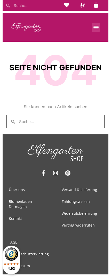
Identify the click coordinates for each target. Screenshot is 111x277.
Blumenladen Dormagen (20, 204)
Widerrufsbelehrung (79, 213)
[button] (96, 27)
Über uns (17, 189)
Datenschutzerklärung (29, 254)
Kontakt (15, 218)
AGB (14, 242)
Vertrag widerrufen (78, 225)
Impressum (20, 265)
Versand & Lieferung (79, 189)
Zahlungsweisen (76, 201)
